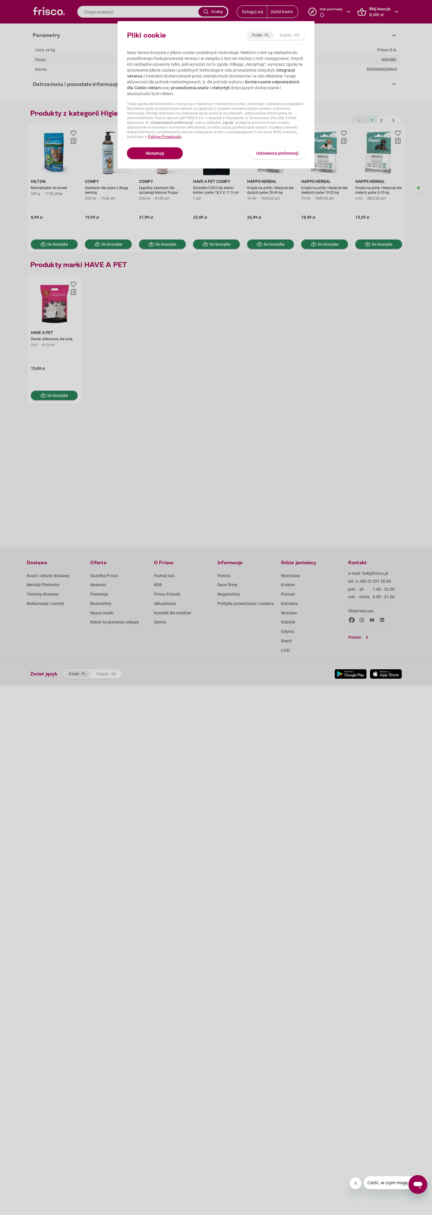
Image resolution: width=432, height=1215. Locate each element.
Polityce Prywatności (164, 137)
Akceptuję (154, 153)
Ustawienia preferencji (277, 153)
